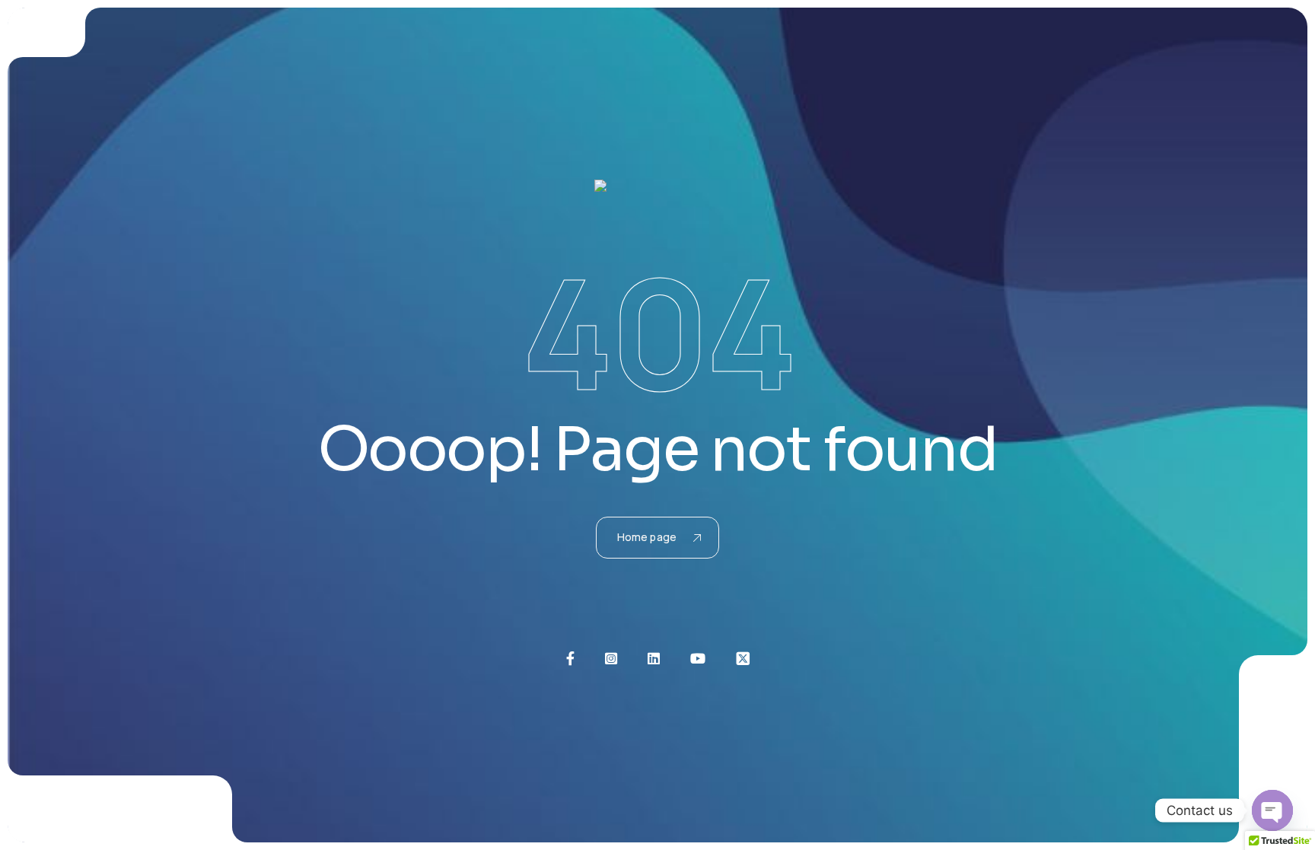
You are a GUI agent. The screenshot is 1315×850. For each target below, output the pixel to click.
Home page (647, 537)
